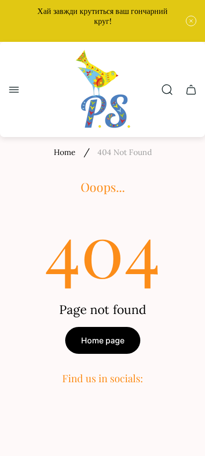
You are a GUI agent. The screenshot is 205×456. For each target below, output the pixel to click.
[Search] (167, 90)
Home (65, 152)
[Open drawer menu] (13, 89)
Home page (102, 340)
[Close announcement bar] (191, 21)
